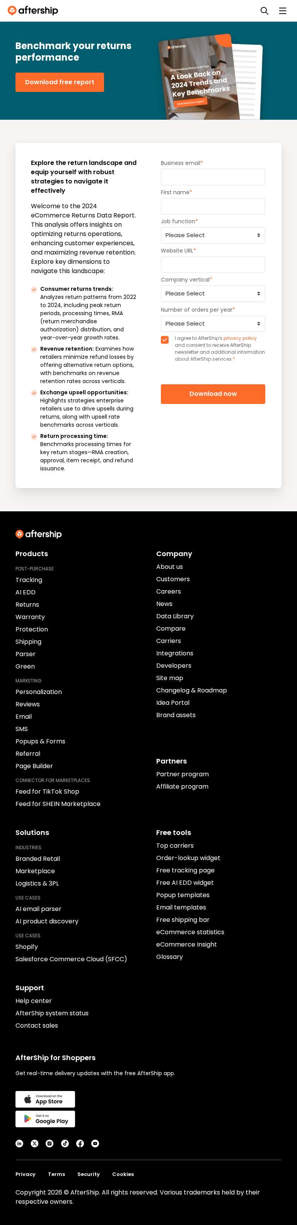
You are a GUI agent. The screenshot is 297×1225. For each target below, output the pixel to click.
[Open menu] (282, 10)
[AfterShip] (35, 11)
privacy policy (240, 338)
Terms (56, 1174)
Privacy (25, 1174)
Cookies (123, 1174)
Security (88, 1174)
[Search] (264, 11)
